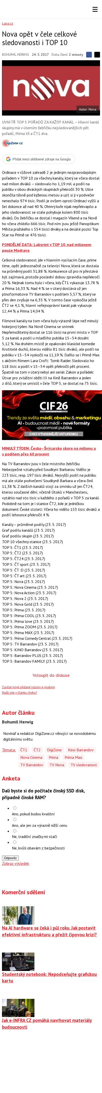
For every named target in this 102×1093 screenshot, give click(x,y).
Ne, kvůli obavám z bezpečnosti (38, 847)
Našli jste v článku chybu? (19, 693)
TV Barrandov (31, 764)
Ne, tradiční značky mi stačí (34, 836)
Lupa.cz (7, 23)
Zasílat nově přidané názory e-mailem (28, 687)
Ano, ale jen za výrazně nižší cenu (39, 825)
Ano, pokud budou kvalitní (33, 813)
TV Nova (57, 764)
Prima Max (73, 757)
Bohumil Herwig (15, 54)
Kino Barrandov (81, 749)
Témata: (9, 749)
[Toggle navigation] (95, 9)
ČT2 (37, 749)
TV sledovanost (84, 764)
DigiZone (54, 749)
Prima (53, 757)
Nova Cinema (31, 757)
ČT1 (23, 749)
